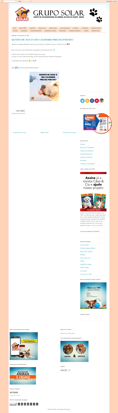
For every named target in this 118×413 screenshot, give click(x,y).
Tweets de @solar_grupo (67, 333)
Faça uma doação (65, 28)
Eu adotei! (75, 28)
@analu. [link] (22, 68)
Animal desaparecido (86, 154)
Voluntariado (62, 30)
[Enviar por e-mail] (17, 111)
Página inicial (44, 132)
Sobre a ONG (22, 28)
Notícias (82, 144)
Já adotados (85, 28)
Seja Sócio (32, 28)
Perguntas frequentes (75, 30)
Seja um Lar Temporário (87, 147)
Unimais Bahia (84, 245)
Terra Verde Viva (85, 258)
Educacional (21, 113)
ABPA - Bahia (84, 267)
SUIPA (82, 261)
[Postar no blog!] (18, 111)
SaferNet (82, 255)
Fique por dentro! (96, 28)
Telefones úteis (96, 30)
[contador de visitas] (14, 393)
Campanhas (24, 30)
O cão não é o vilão (86, 274)
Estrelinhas (83, 160)
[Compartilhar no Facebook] (22, 111)
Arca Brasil (83, 271)
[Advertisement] (93, 62)
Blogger (68, 409)
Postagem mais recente (19, 132)
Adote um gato (53, 28)
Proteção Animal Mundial (87, 248)
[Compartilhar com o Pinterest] (24, 111)
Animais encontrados (86, 157)
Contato (86, 30)
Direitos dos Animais (86, 251)
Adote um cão (42, 28)
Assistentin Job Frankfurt (15, 395)
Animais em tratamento (87, 151)
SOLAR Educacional (36, 30)
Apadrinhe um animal (50, 30)
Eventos (15, 30)
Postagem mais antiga (69, 132)
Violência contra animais (87, 164)
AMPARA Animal (85, 264)
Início (14, 28)
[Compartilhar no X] (20, 111)
